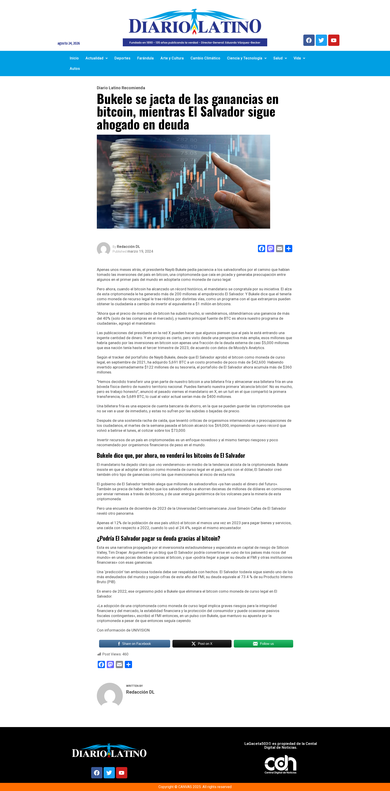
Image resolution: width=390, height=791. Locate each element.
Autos (75, 68)
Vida (297, 58)
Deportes (122, 58)
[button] (96, 58)
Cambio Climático (205, 58)
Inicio (74, 58)
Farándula (145, 58)
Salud (278, 58)
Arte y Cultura (172, 58)
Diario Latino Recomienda (121, 88)
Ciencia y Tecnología (244, 58)
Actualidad (94, 58)
